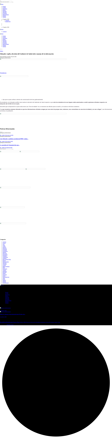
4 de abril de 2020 (8, 147)
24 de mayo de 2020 (9, 135)
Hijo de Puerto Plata (7, 259)
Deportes (4, 247)
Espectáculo (5, 254)
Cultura (4, 246)
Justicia (55, 322)
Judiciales (5, 12)
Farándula (5, 256)
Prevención (33, 322)
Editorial (4, 252)
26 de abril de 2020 (9, 141)
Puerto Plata (16, 322)
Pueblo (4, 275)
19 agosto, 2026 (3, 310)
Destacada (5, 248)
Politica (4, 10)
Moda (4, 267)
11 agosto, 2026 (3, 316)
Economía (5, 13)
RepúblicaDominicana (6, 322)
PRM (25, 322)
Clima (4, 245)
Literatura (5, 264)
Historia (4, 260)
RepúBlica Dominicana (41, 322)
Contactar (7, 20)
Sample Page (7, 21)
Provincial (5, 274)
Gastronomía (5, 257)
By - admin (2, 135)
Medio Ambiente (6, 266)
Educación (5, 253)
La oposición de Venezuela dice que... (10, 145)
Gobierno (4, 258)
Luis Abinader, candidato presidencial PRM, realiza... (14, 139)
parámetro (5, 271)
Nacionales (5, 8)
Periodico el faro (10, 324)
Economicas (5, 251)
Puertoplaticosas (6, 277)
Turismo (4, 17)
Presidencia (3, 73)
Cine (4, 244)
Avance (4, 243)
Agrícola (4, 241)
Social (4, 279)
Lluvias (47, 322)
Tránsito (4, 280)
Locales (4, 7)
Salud (4, 278)
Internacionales (6, 14)
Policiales (4, 11)
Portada (4, 6)
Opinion (4, 15)
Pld (49, 322)
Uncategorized (6, 282)
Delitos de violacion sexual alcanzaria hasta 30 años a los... (12, 314)
